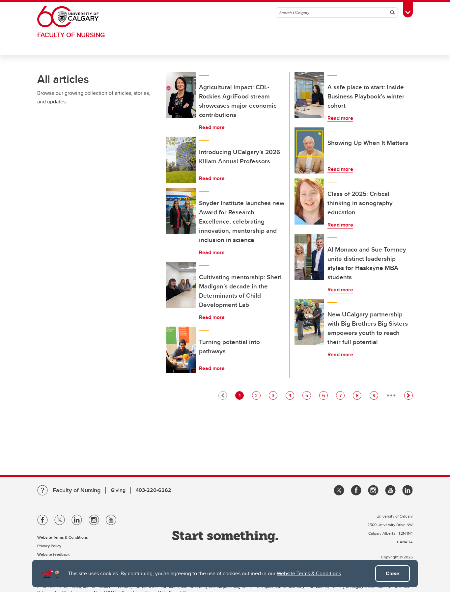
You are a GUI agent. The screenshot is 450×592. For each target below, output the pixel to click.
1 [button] (241, 395)
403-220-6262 (153, 490)
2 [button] (258, 395)
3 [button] (274, 395)
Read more (212, 127)
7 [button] (342, 395)
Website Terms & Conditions (309, 573)
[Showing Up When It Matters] (309, 150)
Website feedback (53, 554)
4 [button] (291, 395)
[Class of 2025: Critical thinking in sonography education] (309, 201)
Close (392, 573)
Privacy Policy (49, 546)
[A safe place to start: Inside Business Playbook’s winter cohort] (309, 95)
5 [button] (308, 395)
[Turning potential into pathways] (181, 350)
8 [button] (358, 395)
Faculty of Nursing (71, 35)
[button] (408, 395)
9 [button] (375, 395)
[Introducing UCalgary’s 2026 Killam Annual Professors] (181, 160)
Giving (118, 490)
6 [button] (325, 395)
